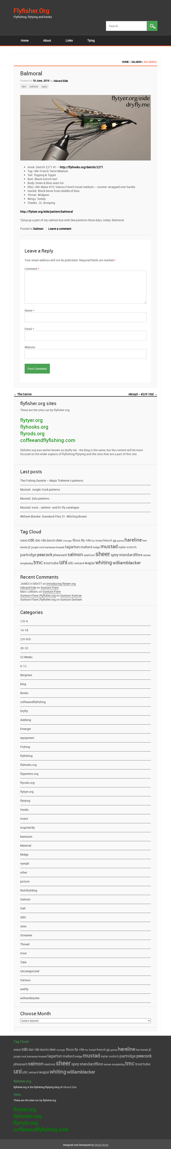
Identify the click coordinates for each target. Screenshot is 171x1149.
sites (23, 926)
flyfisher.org (31, 10)
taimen (147, 555)
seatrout (89, 555)
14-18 (24, 630)
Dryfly (24, 711)
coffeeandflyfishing (33, 702)
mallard (86, 547)
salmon (33, 86)
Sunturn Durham (71, 599)
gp (114, 540)
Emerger (25, 729)
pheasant (60, 555)
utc (71, 563)
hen (144, 540)
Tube (23, 962)
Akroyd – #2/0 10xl (142, 394)
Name (29, 310)
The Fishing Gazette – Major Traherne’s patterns (51, 480)
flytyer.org (31, 420)
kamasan (50, 547)
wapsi (90, 562)
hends (24, 547)
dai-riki (40, 540)
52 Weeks (26, 657)
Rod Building (28, 890)
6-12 (23, 666)
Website (30, 347)
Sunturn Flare (50, 588)
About (47, 40)
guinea (120, 540)
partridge (28, 554)
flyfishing (26, 756)
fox (93, 540)
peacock (44, 554)
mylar (122, 547)
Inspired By (27, 828)
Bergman (26, 675)
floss (76, 540)
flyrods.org (32, 433)
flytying (25, 801)
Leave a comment (59, 229)
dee (24, 86)
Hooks (24, 810)
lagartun (72, 546)
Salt (23, 908)
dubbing (25, 720)
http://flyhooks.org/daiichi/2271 (82, 167)
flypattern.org (29, 774)
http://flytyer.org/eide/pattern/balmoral (46, 211)
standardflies (130, 554)
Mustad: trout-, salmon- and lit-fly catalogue (49, 507)
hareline (133, 539)
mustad (109, 546)
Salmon (136, 61)
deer (59, 540)
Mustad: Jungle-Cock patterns (40, 489)
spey (44, 86)
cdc (31, 540)
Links (69, 40)
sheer (102, 554)
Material (25, 845)
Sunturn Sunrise (71, 595)
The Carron (23, 394)
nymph (24, 863)
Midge (24, 854)
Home (25, 40)
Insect (24, 819)
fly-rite (86, 540)
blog (23, 684)
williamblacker (127, 563)
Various (25, 980)
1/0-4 (24, 621)
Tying (91, 40)
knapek (60, 547)
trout (47, 563)
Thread (24, 944)
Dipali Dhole (101, 1144)
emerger (67, 540)
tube (55, 563)
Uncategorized (29, 971)
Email (29, 329)
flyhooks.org (34, 426)
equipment (27, 738)
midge (96, 547)
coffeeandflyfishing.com (47, 440)
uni (63, 562)
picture (24, 881)
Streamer (26, 935)
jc (29, 547)
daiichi (51, 540)
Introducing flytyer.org (61, 584)
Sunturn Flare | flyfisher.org (38, 595)
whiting (103, 562)
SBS (23, 917)
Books (24, 693)
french (107, 540)
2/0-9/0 (25, 639)
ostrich (132, 547)
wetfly (24, 989)
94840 (24, 540)
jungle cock (37, 547)
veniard (79, 563)
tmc (38, 562)
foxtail (99, 540)
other (23, 872)
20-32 (24, 648)
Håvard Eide (61, 81)
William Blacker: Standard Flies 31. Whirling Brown (53, 516)
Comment (32, 269)
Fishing (25, 747)
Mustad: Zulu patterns (34, 498)
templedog (26, 563)
